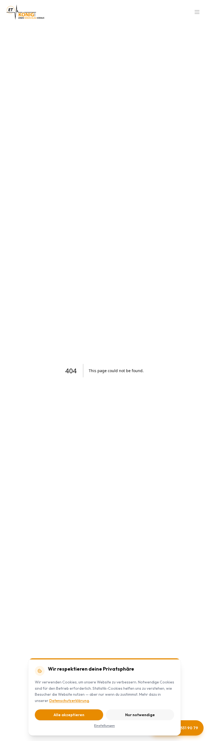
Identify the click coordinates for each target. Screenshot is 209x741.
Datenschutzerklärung (69, 700)
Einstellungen (104, 726)
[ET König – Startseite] (26, 12)
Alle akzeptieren (69, 714)
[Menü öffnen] (197, 12)
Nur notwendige (140, 714)
